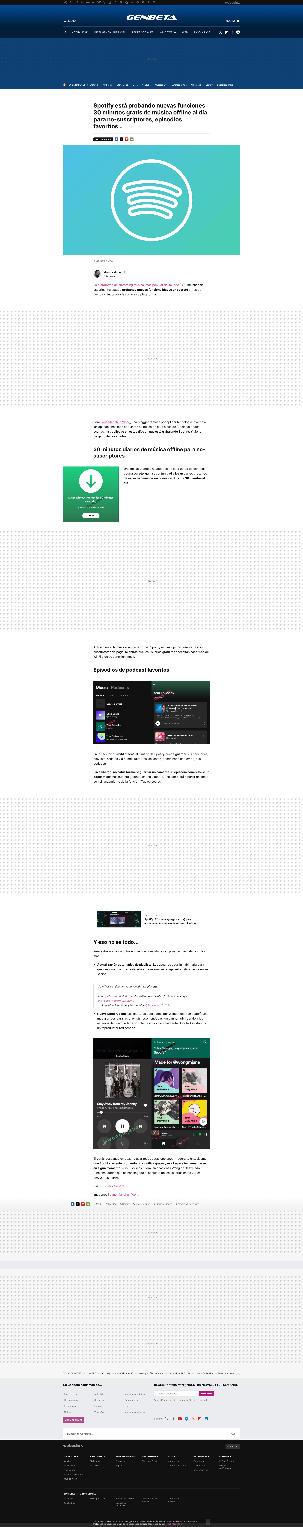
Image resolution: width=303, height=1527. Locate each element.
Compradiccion (200, 1470)
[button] (114, 272)
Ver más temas (74, 1420)
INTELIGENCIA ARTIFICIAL (110, 32)
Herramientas (71, 1400)
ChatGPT (93, 85)
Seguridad (99, 1400)
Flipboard (226, 32)
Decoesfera (199, 1465)
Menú (72, 20)
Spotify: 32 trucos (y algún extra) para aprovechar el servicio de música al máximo (171, 921)
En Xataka (152, 915)
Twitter (220, 32)
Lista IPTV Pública (205, 1373)
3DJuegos (95, 1461)
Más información (175, 1524)
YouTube (146, 85)
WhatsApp (99, 1412)
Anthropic (107, 85)
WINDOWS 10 (168, 32)
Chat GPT (91, 1373)
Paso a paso (70, 1394)
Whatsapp (196, 85)
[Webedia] (73, 1445)
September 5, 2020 (159, 1005)
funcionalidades (164, 1204)
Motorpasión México (174, 1499)
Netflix (67, 1412)
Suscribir (206, 1393)
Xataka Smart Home (73, 1474)
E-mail (132, 139)
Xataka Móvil (70, 1465)
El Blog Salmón (226, 1461)
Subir (230, 1446)
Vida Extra (95, 1465)
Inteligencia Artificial (135, 1412)
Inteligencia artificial (135, 1394)
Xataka (67, 1461)
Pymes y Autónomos (225, 1466)
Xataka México (71, 1498)
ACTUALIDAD (80, 32)
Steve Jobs (122, 85)
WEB (185, 32)
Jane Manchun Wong (115, 422)
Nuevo (230, 20)
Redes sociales (71, 1406)
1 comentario (104, 139)
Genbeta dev (131, 1400)
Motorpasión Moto (177, 1465)
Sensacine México (125, 1498)
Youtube (179, 1418)
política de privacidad (196, 1400)
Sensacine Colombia (121, 1504)
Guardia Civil (161, 85)
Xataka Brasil (70, 1503)
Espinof (119, 1465)
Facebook (232, 32)
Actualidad (111, 1204)
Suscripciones (143, 1204)
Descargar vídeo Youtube (151, 1373)
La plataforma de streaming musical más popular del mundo (136, 285)
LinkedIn (206, 1418)
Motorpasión (174, 1461)
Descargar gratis (225, 85)
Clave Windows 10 (124, 1373)
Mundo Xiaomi (71, 1478)
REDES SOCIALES (142, 32)
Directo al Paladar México (150, 1499)
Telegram (238, 32)
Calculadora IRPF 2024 (180, 1373)
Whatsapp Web (179, 85)
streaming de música (188, 1204)
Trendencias (199, 1461)
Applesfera (69, 1470)
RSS (193, 1418)
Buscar (233, 1434)
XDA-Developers (112, 1186)
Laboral (98, 1406)
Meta (135, 85)
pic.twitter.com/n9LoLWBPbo (116, 1000)
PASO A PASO (202, 32)
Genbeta (151, 17)
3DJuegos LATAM (98, 1498)
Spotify (209, 85)
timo (127, 1406)
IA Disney (106, 1373)
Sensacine (121, 1461)
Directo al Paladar (150, 1461)
